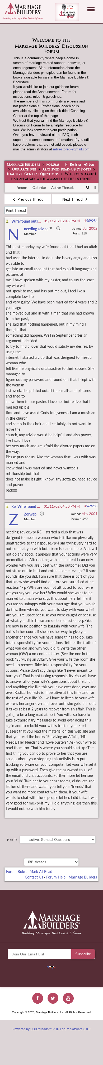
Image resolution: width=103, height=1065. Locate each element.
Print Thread (16, 210)
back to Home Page (23, 8)
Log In (92, 164)
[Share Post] (79, 221)
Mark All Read (41, 871)
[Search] (88, 187)
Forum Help (55, 877)
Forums (52, 164)
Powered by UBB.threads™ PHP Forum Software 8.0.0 (51, 1029)
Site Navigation (91, 9)
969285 (91, 506)
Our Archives (24, 169)
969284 (91, 221)
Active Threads (62, 187)
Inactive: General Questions (33, 174)
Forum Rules (16, 871)
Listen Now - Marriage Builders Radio (67, 12)
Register (75, 164)
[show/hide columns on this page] (95, 187)
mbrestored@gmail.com (71, 149)
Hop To (12, 840)
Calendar (39, 187)
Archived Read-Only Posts (67, 169)
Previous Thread (30, 199)
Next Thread (73, 199)
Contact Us (34, 877)
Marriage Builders (23, 164)
